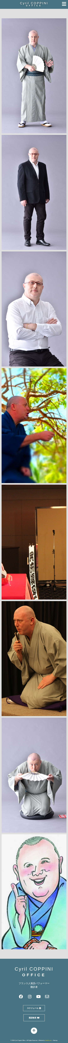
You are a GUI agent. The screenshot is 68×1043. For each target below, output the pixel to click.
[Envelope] (47, 996)
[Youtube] (38, 996)
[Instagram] (30, 996)
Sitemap (55, 1040)
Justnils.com (48, 1040)
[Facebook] (21, 996)
